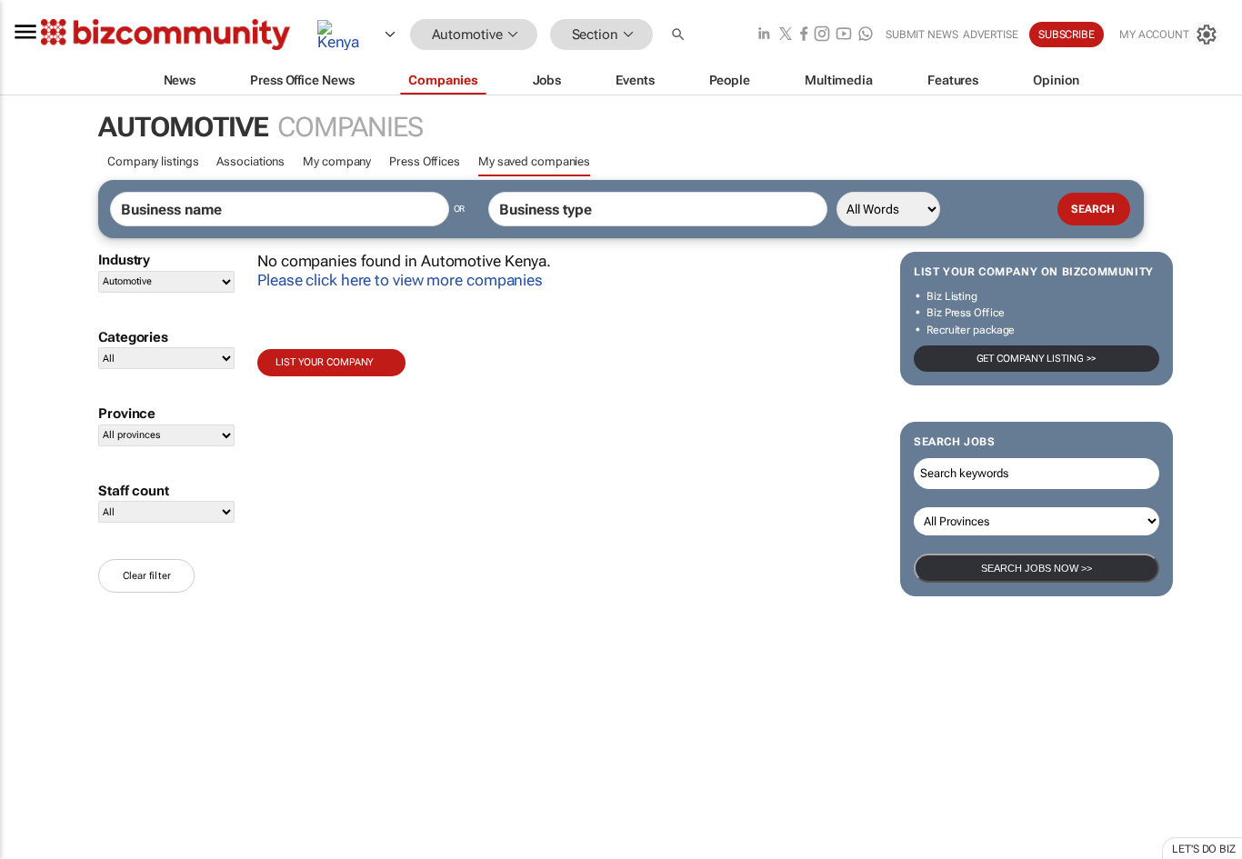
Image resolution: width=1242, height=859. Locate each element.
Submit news (922, 34)
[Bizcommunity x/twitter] (785, 35)
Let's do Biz (1204, 849)
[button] (680, 35)
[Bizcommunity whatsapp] (865, 35)
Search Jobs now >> (1036, 568)
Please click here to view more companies (400, 280)
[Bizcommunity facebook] (803, 35)
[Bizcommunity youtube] (844, 35)
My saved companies (534, 161)
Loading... (34, 850)
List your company (324, 362)
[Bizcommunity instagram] (822, 35)
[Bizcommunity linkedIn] (764, 35)
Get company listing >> (1037, 359)
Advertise (990, 34)
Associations (250, 161)
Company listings (152, 161)
